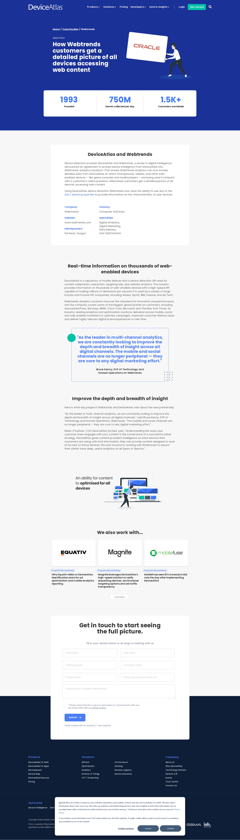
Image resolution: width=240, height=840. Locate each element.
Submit (73, 717)
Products (92, 6)
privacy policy (99, 708)
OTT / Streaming (90, 777)
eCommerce (121, 762)
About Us (170, 762)
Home (56, 29)
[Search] (210, 9)
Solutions (109, 6)
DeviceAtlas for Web (38, 762)
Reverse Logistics (123, 770)
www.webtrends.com (78, 222)
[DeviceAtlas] (45, 6)
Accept (148, 828)
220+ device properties (79, 194)
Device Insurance (123, 773)
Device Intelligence (37, 807)
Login (182, 6)
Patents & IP (172, 773)
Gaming (119, 766)
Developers (137, 6)
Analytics (86, 770)
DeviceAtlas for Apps (38, 766)
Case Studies (70, 29)
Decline (170, 828)
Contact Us (171, 785)
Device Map (34, 773)
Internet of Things (91, 773)
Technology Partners (176, 770)
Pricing (124, 6)
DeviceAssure (35, 770)
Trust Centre (172, 781)
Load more (119, 597)
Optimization (88, 766)
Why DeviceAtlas (174, 766)
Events (169, 777)
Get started (197, 7)
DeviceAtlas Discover (38, 777)
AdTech (85, 762)
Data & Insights (158, 6)
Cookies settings (126, 828)
